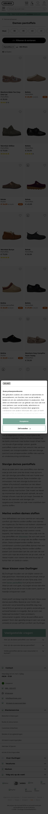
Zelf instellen (23, 428)
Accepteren (24, 421)
